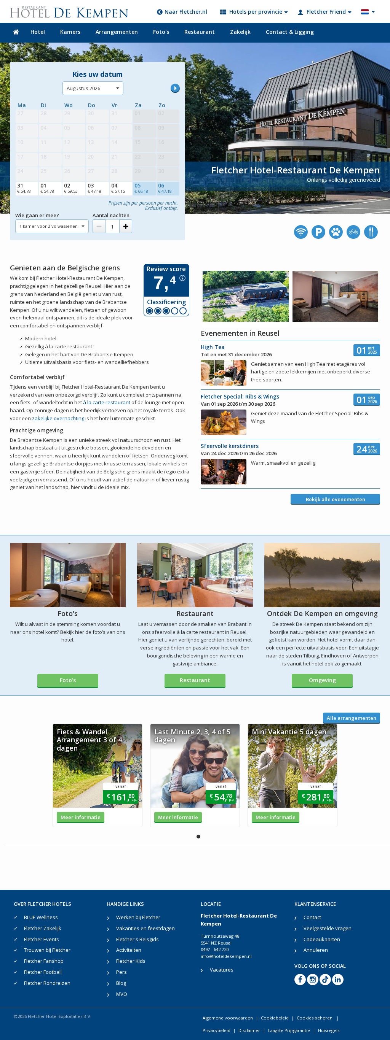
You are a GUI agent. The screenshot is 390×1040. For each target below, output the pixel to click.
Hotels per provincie (256, 11)
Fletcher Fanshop (44, 960)
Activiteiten (128, 949)
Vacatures (221, 969)
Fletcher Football (43, 972)
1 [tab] (198, 836)
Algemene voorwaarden (228, 1018)
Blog (121, 983)
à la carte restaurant (106, 402)
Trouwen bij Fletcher (47, 949)
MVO (121, 994)
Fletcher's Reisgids (137, 939)
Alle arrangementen (351, 718)
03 (94, 188)
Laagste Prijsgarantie (289, 1030)
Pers (121, 972)
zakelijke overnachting (58, 418)
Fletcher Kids (130, 960)
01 (47, 188)
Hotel (37, 31)
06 (165, 188)
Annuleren (316, 949)
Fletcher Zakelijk (42, 928)
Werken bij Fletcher (138, 917)
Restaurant (199, 31)
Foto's (161, 31)
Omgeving (322, 680)
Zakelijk (240, 31)
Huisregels (328, 1030)
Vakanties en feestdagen (145, 928)
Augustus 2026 (83, 88)
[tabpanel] (97, 775)
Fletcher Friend (326, 11)
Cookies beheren (315, 1018)
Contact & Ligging (290, 31)
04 (118, 188)
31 (24, 188)
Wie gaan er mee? (37, 215)
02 (71, 188)
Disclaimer (249, 1030)
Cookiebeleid (275, 1018)
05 (141, 188)
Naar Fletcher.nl (186, 11)
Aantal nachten (111, 215)
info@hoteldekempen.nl (226, 956)
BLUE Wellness (41, 917)
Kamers (70, 31)
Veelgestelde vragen (328, 928)
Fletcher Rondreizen (47, 983)
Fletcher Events (41, 939)
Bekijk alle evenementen (335, 499)
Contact (312, 917)
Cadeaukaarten (322, 939)
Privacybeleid (216, 1030)
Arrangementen (117, 31)
